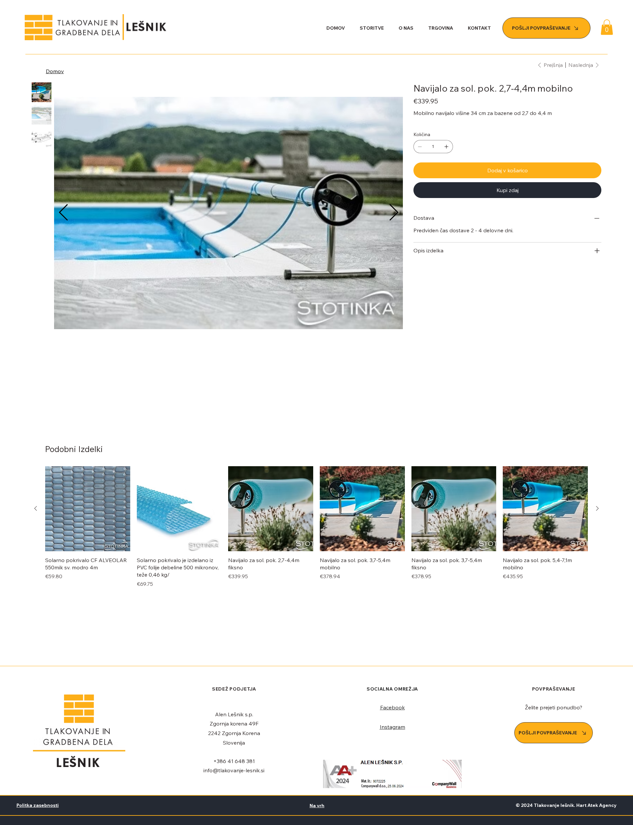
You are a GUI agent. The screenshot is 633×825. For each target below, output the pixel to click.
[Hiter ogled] (87, 508)
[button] (606, 27)
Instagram (392, 727)
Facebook (392, 707)
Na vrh (317, 806)
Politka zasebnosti (37, 805)
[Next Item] (393, 213)
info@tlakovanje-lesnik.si (233, 770)
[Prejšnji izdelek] (36, 508)
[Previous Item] (63, 213)
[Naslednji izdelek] (597, 508)
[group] (316, 527)
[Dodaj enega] (446, 146)
